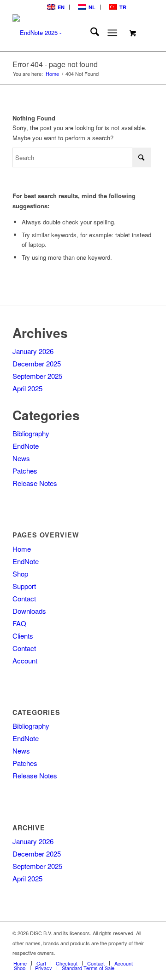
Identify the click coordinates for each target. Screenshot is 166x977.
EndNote (25, 446)
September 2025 (37, 376)
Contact (24, 598)
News (21, 458)
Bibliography (30, 433)
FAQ (19, 623)
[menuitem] (55, 7)
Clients (22, 635)
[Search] (90, 32)
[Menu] (113, 33)
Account (24, 660)
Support (24, 586)
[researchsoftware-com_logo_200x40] (68, 32)
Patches (24, 470)
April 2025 (27, 388)
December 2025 (36, 363)
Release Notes (34, 483)
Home (21, 549)
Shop (20, 573)
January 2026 (32, 351)
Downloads (29, 611)
